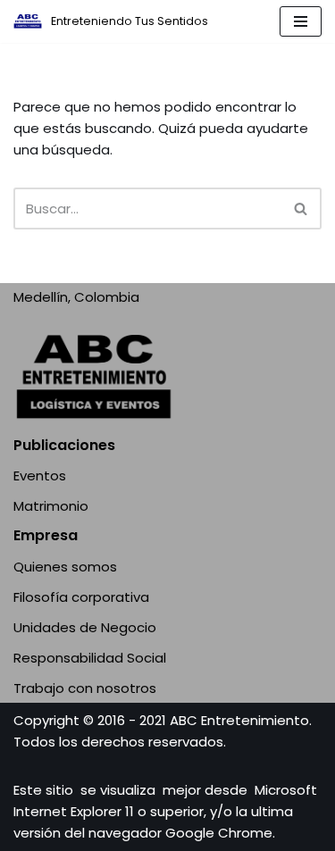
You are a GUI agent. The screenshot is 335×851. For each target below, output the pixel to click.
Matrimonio (50, 505)
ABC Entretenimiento (239, 720)
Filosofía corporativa (81, 597)
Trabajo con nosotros (84, 688)
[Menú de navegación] (301, 21)
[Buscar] (301, 208)
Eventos (39, 475)
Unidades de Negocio (84, 627)
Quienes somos (65, 566)
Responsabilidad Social (89, 657)
